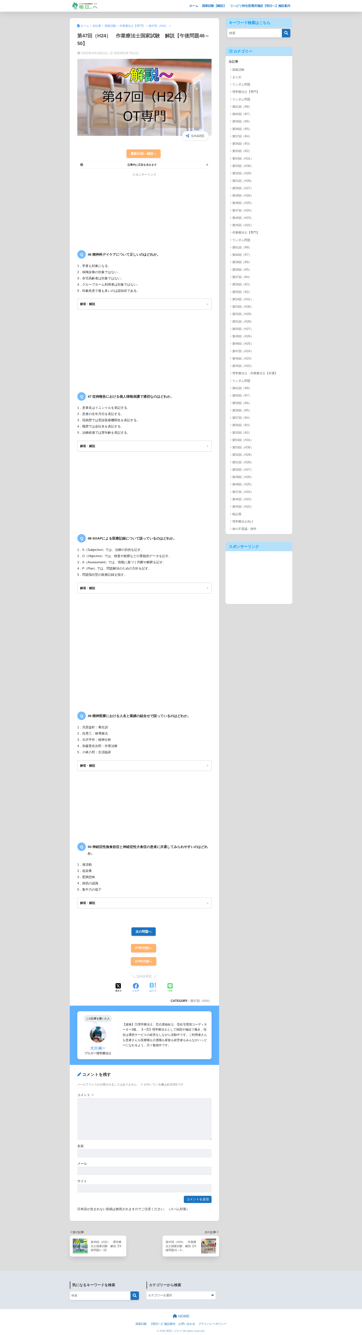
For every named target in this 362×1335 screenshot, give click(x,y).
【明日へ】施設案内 (162, 1323)
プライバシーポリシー (212, 1323)
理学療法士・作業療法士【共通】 (255, 373)
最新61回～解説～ (143, 153)
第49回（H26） (242, 195)
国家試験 (238, 69)
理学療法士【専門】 (245, 91)
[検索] (286, 33)
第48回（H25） (242, 202)
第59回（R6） (242, 121)
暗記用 (236, 514)
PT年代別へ (143, 948)
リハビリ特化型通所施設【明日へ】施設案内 (260, 5)
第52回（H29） (242, 173)
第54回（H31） (242, 158)
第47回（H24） (201, 1000)
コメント (85, 1095)
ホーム (193, 5)
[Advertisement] (109, 208)
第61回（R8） (242, 106)
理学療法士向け (242, 521)
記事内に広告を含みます (142, 164)
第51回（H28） (242, 180)
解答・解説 (87, 304)
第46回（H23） (242, 217)
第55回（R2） (242, 151)
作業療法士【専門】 (245, 232)
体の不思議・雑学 (244, 528)
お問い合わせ (186, 1323)
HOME (183, 1316)
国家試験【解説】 (214, 5)
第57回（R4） (242, 136)
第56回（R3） (242, 143)
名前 (80, 1146)
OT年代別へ (143, 961)
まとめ (236, 77)
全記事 (233, 61)
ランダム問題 (241, 84)
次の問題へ (144, 931)
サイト (82, 1181)
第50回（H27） (242, 188)
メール (82, 1163)
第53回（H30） (242, 166)
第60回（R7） (242, 114)
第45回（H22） (242, 225)
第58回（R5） (242, 129)
